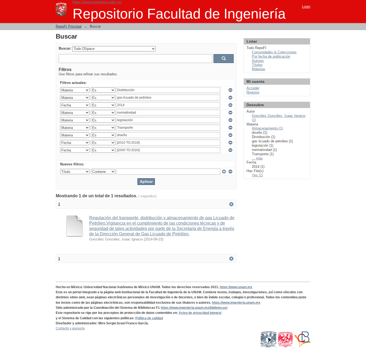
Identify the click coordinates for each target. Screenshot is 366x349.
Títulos (257, 65)
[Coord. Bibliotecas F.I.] (302, 346)
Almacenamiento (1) (267, 128)
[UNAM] (268, 346)
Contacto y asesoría (70, 328)
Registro (253, 92)
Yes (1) (257, 175)
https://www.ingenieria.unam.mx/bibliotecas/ (194, 308)
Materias (258, 69)
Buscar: (65, 48)
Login (306, 7)
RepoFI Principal (68, 26)
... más (257, 158)
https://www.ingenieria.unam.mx (97, 2)
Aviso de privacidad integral (200, 313)
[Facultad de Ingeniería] (285, 346)
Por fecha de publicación (271, 56)
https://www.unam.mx (236, 287)
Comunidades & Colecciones (274, 52)
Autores (258, 61)
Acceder (253, 88)
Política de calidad (149, 318)
